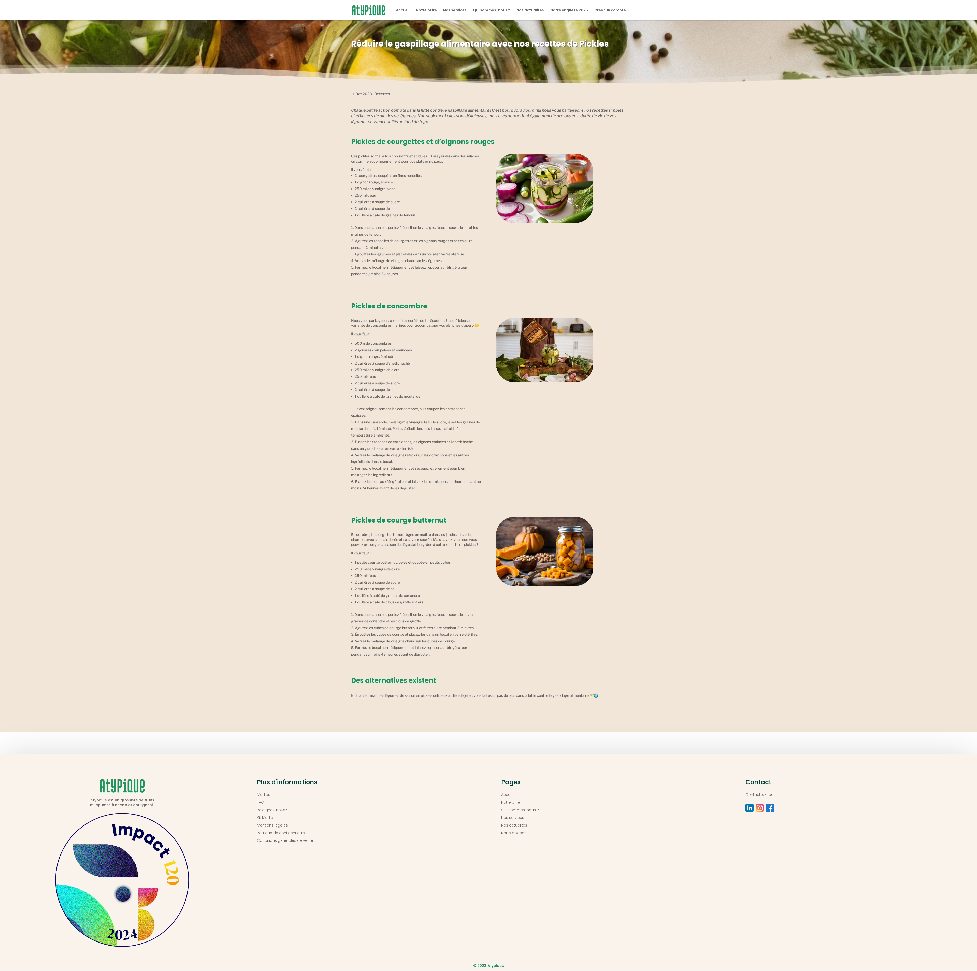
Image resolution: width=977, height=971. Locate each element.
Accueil (403, 10)
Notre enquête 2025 (569, 10)
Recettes (382, 94)
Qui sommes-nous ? (491, 10)
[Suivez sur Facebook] (770, 808)
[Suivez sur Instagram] (760, 808)
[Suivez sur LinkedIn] (749, 808)
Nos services (455, 10)
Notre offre (426, 10)
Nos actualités (530, 10)
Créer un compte (610, 10)
